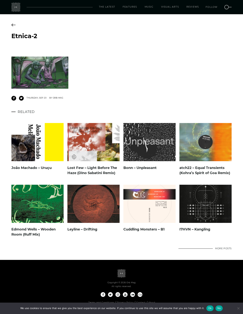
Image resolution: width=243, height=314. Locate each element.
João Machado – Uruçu (31, 168)
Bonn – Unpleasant (140, 168)
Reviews (192, 6)
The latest (107, 6)
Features (130, 6)
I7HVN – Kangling (194, 229)
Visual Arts (170, 6)
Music (149, 6)
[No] (238, 308)
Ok (210, 308)
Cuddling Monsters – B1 (144, 229)
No (219, 308)
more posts (223, 248)
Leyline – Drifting (82, 229)
